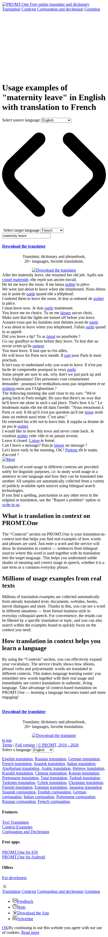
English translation (17, 759)
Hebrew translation (88, 768)
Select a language (16, 749)
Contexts (28, 9)
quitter (70, 284)
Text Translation (15, 822)
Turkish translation (84, 778)
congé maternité (15, 279)
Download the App (33, 913)
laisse (89, 412)
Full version (25, 745)
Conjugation (60, 9)
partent (38, 346)
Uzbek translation (51, 782)
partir (30, 294)
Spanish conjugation (19, 792)
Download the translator (24, 246)
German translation (84, 759)
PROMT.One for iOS (20, 852)
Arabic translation (56, 768)
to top (7, 740)
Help (21, 907)
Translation (11, 9)
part (67, 355)
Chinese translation (51, 773)
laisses (65, 312)
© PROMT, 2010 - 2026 (58, 745)
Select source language (21, 120)
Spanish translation (49, 763)
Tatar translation (54, 778)
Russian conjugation (19, 801)
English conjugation (54, 792)
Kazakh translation (17, 773)
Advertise (25, 918)
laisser (59, 445)
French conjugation (54, 801)
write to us (10, 504)
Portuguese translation (20, 778)
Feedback (25, 901)
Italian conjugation (39, 797)
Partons (71, 450)
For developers (14, 877)
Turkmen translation (18, 782)
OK (5, 927)
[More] (8, 459)
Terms (7, 745)
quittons (8, 388)
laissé (50, 336)
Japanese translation (85, 787)
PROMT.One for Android (23, 857)
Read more (30, 932)
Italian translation (81, 763)
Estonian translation (51, 787)
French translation (17, 763)
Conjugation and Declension (25, 831)
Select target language (21, 230)
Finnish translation (17, 787)
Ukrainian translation (85, 782)
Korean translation (84, 773)
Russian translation (50, 759)
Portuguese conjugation (75, 797)
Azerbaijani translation (20, 768)
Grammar (92, 9)
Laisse (34, 440)
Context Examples (17, 827)
